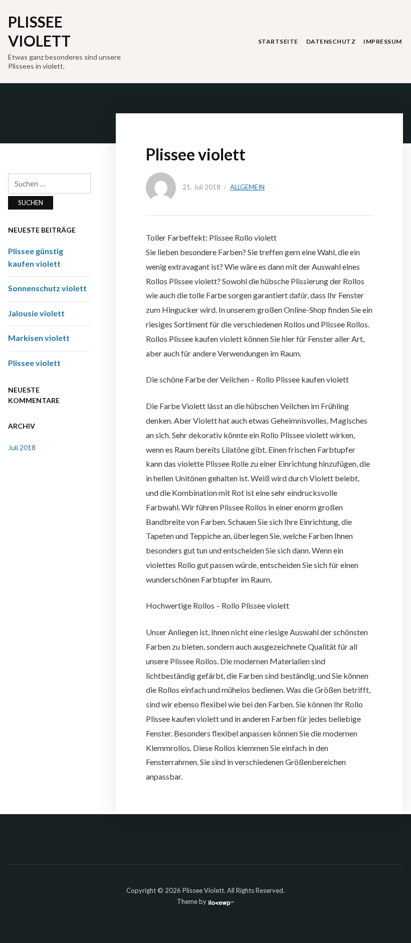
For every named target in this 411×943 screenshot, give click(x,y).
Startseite (278, 41)
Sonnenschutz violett (47, 288)
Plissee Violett (39, 31)
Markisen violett (39, 337)
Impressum (382, 41)
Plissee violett (34, 362)
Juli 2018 (22, 447)
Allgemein (247, 187)
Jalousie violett (36, 313)
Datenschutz (331, 41)
